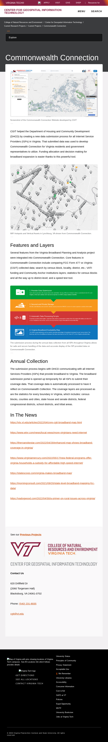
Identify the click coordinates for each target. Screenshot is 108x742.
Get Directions (26, 675)
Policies (59, 699)
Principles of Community (66, 661)
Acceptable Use (62, 669)
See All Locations (28, 679)
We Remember (64, 673)
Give (68, 3)
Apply (47, 3)
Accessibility (61, 682)
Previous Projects (30, 534)
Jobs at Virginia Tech (64, 717)
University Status (63, 656)
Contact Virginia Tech (30, 683)
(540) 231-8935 (27, 603)
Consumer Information (65, 686)
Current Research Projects (15, 26)
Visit (57, 3)
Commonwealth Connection (55, 26)
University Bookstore (64, 712)
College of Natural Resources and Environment (24, 22)
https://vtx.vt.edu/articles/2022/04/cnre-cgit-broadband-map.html (46, 422)
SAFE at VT (61, 695)
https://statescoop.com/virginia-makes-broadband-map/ (41, 473)
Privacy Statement (63, 665)
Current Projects (35, 26)
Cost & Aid (60, 691)
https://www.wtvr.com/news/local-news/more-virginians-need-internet (48, 432)
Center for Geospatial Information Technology (64, 22)
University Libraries (64, 678)
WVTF (58, 708)
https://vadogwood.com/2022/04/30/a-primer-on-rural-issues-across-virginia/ (52, 498)
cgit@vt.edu (17, 613)
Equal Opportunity (63, 704)
